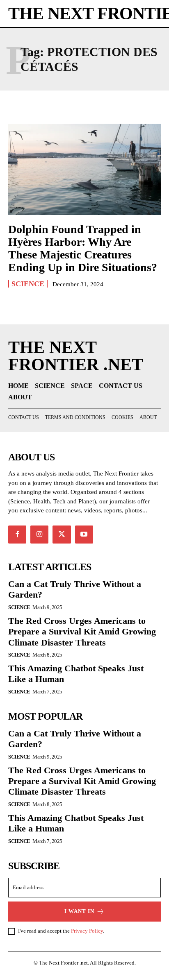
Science (27, 284)
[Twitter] (62, 535)
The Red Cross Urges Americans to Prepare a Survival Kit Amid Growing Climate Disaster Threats (82, 632)
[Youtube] (84, 535)
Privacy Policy (87, 931)
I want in (79, 911)
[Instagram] (39, 535)
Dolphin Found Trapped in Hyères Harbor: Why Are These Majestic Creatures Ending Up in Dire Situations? (82, 248)
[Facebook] (17, 535)
